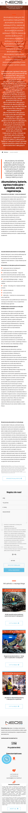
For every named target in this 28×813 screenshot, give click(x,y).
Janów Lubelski (21, 466)
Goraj (13, 466)
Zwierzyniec (13, 472)
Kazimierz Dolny (17, 467)
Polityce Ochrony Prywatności (10, 543)
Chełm (5, 466)
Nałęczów (17, 469)
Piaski (11, 470)
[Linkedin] (15, 743)
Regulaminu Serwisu (8, 526)
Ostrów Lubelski (3, 470)
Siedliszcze (14, 471)
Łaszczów (22, 468)
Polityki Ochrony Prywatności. (10, 528)
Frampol (10, 466)
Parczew (8, 470)
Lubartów (10, 468)
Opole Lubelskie (22, 469)
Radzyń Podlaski (21, 470)
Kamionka (12, 467)
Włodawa (6, 472)
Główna (6, 152)
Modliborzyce (13, 469)
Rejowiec (2, 471)
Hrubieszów (17, 466)
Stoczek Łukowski (19, 471)
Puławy (17, 470)
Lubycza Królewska (17, 468)
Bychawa (2, 466)
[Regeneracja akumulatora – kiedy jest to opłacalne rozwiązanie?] (14, 641)
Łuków (2, 469)
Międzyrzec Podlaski (7, 469)
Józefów (2, 467)
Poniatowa (14, 470)
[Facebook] (12, 743)
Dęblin (8, 466)
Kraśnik (6, 468)
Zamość (9, 472)
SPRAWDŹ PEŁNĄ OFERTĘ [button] (13, 478)
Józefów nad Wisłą (7, 467)
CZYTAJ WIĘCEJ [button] (13, 623)
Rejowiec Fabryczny (7, 471)
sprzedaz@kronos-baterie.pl (10, 540)
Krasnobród (24, 467)
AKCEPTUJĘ (13, 808)
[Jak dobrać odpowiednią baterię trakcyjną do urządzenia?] (14, 683)
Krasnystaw (3, 468)
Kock (21, 467)
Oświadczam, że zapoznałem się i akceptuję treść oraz (13, 526)
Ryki (12, 471)
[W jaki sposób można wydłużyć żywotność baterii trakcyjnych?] (14, 600)
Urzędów (2, 472)
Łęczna (25, 468)
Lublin (13, 468)
